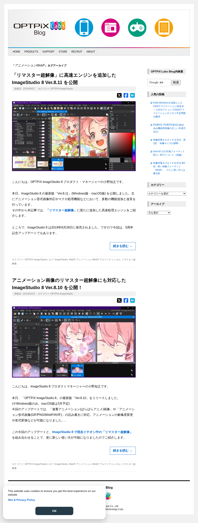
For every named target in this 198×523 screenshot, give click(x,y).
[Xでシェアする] (119, 96)
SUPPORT (48, 51)
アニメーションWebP (87, 259)
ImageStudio (61, 259)
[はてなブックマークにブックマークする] (132, 96)
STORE (63, 51)
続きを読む (122, 246)
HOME (16, 51)
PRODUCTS (31, 51)
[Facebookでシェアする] (126, 96)
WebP (72, 259)
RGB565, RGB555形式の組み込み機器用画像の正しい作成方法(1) (169, 128)
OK (54, 511)
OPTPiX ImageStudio (62, 88)
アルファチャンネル (110, 259)
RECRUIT (76, 51)
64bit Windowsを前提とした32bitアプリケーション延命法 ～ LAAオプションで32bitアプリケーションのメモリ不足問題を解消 (169, 109)
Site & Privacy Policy (21, 499)
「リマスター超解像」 (61, 210)
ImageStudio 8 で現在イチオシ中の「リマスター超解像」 (92, 432)
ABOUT (90, 51)
